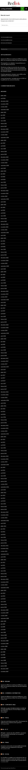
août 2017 (3, 369)
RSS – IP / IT (5, 729)
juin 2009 (3, 624)
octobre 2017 (4, 364)
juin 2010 (3, 593)
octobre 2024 (4, 134)
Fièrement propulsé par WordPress (8, 768)
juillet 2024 (3, 140)
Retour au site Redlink (6, 43)
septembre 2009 (5, 618)
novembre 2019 (4, 294)
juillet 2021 (3, 238)
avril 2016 (3, 414)
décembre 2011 (4, 545)
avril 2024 (3, 146)
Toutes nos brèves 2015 (6, 37)
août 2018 (3, 336)
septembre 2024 (5, 137)
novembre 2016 (4, 394)
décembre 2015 (4, 425)
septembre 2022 (5, 199)
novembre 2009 (4, 612)
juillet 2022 (3, 204)
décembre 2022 (4, 190)
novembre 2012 (4, 515)
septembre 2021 (5, 232)
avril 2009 (3, 629)
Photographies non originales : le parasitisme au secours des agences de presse (13, 63)
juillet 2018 (3, 338)
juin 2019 (3, 308)
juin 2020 (3, 274)
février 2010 (4, 604)
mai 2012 (3, 531)
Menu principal (26, 9)
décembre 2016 (4, 392)
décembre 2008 (4, 640)
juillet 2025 (3, 112)
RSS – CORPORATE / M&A (8, 704)
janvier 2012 (4, 543)
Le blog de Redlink (6, 9)
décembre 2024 (4, 129)
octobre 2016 (4, 397)
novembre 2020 (4, 260)
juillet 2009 (3, 621)
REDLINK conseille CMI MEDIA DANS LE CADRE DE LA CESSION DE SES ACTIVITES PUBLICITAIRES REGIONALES (13, 709)
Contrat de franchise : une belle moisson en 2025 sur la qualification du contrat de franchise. (13, 79)
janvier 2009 (4, 638)
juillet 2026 (3, 95)
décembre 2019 (4, 291)
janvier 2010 (4, 607)
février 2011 (4, 573)
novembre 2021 (4, 227)
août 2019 (3, 302)
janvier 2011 (4, 576)
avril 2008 (3, 657)
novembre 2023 (4, 160)
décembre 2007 (4, 668)
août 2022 (3, 201)
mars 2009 (3, 632)
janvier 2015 (4, 453)
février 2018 (4, 352)
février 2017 (4, 386)
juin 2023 (3, 174)
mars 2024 (3, 148)
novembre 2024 (4, 132)
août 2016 (3, 403)
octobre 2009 (4, 615)
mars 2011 (3, 571)
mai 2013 (3, 498)
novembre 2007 (4, 671)
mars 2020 (3, 283)
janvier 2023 (4, 187)
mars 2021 (3, 249)
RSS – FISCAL (5, 717)
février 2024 (4, 151)
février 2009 (4, 635)
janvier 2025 (4, 126)
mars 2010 (3, 601)
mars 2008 (3, 660)
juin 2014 (3, 467)
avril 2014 (3, 473)
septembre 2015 (5, 434)
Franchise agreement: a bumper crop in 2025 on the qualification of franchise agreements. (13, 75)
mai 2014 (3, 470)
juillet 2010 (3, 590)
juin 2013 (3, 495)
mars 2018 (3, 350)
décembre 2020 (4, 257)
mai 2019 (3, 310)
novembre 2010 (4, 582)
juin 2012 (3, 529)
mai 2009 (3, 626)
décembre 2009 (4, 610)
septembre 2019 (5, 299)
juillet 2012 (3, 526)
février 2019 (4, 319)
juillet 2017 (3, 372)
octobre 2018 (4, 330)
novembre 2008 (4, 643)
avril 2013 (3, 501)
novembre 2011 (4, 548)
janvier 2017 (4, 389)
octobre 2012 (4, 517)
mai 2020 (3, 277)
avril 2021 (3, 246)
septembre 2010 (5, 587)
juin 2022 (3, 207)
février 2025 (4, 123)
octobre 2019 (4, 297)
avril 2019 (3, 313)
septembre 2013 (5, 487)
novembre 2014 (4, 459)
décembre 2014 (4, 456)
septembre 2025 (5, 109)
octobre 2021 (4, 229)
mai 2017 (3, 378)
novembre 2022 (4, 193)
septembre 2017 (5, 366)
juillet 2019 (3, 305)
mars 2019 (3, 316)
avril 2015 (3, 445)
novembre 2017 (4, 361)
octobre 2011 (4, 551)
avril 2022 (3, 213)
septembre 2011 (5, 554)
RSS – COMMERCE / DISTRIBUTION (11, 693)
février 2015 (4, 450)
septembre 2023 (5, 165)
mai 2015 (3, 442)
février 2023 (4, 185)
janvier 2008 (4, 666)
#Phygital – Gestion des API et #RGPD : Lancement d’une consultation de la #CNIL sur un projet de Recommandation (13, 734)
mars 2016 (3, 417)
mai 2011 (3, 565)
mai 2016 (3, 411)
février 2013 (4, 506)
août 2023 (3, 168)
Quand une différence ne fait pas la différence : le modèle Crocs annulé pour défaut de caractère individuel (14, 59)
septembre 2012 (5, 520)
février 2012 (4, 540)
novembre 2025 (4, 104)
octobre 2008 (4, 646)
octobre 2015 (4, 431)
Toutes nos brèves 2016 (6, 40)
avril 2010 (3, 598)
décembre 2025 (4, 101)
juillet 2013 (3, 492)
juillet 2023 (3, 171)
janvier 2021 (4, 255)
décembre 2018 (4, 324)
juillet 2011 (3, 559)
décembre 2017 (4, 358)
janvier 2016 (4, 422)
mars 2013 (3, 503)
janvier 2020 (4, 288)
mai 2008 (3, 654)
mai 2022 (3, 210)
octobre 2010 (4, 584)
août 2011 (3, 557)
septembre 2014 (5, 464)
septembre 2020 (5, 266)
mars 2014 (3, 475)
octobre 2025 (4, 106)
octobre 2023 (4, 162)
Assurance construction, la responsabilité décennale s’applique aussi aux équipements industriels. (13, 746)
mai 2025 (3, 118)
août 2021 (3, 235)
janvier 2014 (4, 481)
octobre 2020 (4, 263)
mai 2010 (3, 596)
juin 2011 (3, 562)
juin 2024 (3, 143)
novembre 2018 (4, 327)
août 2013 (3, 489)
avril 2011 (3, 568)
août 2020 (3, 269)
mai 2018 (3, 344)
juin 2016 (3, 408)
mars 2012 (3, 537)
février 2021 (4, 252)
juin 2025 (3, 115)
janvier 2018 (4, 355)
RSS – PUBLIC (5, 742)
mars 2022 (3, 215)
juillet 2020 (3, 271)
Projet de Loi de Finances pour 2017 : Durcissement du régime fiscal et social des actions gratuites (14, 722)
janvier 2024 (4, 154)
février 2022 (4, 218)
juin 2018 (3, 341)
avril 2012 (3, 534)
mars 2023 (3, 182)
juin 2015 (3, 439)
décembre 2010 (4, 579)
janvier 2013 (4, 509)
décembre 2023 (4, 157)
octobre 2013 (4, 484)
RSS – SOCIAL (5, 754)
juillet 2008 (3, 649)
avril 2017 (3, 380)
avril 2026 (3, 98)
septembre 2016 (5, 400)
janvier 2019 (4, 322)
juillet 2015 (3, 436)
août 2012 (3, 523)
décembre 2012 (4, 512)
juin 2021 (3, 241)
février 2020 (4, 285)
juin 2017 (3, 375)
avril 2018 (3, 347)
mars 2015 (3, 447)
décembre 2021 (4, 224)
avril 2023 (3, 179)
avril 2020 (3, 280)
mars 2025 (3, 120)
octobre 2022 (4, 196)
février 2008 (4, 663)
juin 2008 (3, 652)
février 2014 (4, 478)
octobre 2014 (4, 461)
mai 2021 (3, 243)
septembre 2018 (5, 333)
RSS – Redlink (6, 681)
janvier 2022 (4, 221)
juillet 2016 (3, 406)
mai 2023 (3, 176)
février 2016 (4, 420)
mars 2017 (3, 383)
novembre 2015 (4, 428)
